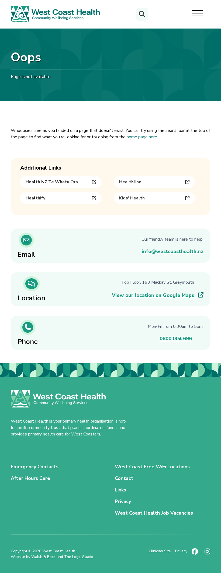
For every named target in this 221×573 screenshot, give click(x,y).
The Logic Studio (78, 556)
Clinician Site (160, 551)
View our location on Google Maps (153, 295)
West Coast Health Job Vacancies (154, 513)
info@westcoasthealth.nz (172, 251)
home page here (142, 137)
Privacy (123, 501)
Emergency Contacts (34, 466)
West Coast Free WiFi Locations (152, 466)
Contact (124, 478)
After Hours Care (30, 478)
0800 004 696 (176, 338)
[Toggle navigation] (197, 14)
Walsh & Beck (43, 556)
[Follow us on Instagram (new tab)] (207, 554)
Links (120, 490)
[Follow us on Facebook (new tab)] (195, 554)
